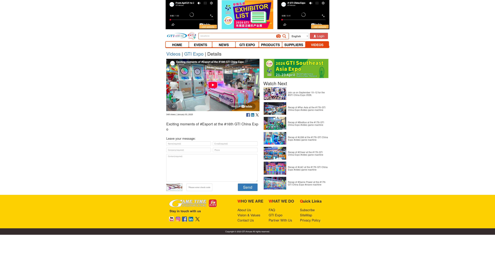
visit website (208, 26)
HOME (177, 44)
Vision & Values (248, 214)
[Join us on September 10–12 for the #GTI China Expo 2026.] (275, 93)
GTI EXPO (247, 44)
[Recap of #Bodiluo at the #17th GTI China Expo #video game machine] (275, 123)
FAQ (272, 209)
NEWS (224, 44)
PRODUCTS (270, 44)
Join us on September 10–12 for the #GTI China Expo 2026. (306, 94)
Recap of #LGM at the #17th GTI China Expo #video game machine (308, 138)
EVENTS (200, 44)
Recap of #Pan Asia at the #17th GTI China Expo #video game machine (306, 108)
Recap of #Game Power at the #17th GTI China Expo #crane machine (306, 183)
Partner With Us (280, 220)
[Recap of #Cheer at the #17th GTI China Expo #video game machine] (275, 153)
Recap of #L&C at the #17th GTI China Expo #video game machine (308, 168)
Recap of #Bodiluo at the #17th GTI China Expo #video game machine (306, 123)
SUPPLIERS (293, 44)
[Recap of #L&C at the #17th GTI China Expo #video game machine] (275, 168)
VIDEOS (317, 44)
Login (320, 36)
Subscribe (307, 209)
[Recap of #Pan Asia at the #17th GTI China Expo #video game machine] (275, 108)
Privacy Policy (310, 220)
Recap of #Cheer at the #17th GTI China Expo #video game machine (305, 153)
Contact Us (245, 220)
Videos (173, 53)
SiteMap (306, 214)
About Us (244, 209)
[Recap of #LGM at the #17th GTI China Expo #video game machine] (275, 138)
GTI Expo (194, 53)
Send (247, 187)
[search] (253, 35)
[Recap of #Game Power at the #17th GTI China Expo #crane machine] (275, 183)
